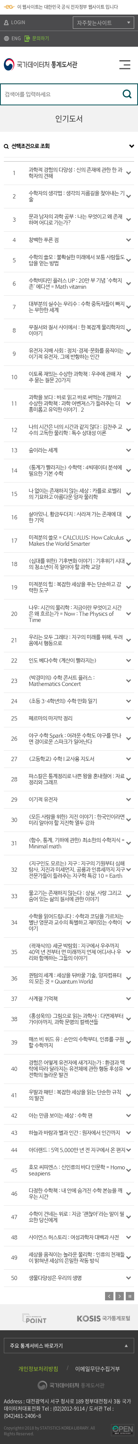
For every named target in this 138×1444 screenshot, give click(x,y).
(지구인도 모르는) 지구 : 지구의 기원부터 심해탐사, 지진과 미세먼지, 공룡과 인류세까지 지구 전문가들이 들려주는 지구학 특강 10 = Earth (77, 870)
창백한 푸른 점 (44, 240)
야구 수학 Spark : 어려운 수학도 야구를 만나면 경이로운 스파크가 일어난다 (75, 739)
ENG (15, 38)
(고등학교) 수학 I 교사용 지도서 (61, 759)
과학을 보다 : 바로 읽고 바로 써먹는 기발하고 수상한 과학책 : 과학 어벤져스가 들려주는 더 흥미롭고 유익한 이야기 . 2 (75, 404)
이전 (109, 1296)
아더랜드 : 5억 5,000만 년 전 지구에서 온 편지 (77, 1150)
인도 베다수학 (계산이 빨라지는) (63, 661)
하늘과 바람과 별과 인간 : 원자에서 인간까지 (74, 1133)
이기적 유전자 (43, 800)
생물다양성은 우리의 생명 (55, 1278)
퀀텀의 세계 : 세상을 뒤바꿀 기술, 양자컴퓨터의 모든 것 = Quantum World (75, 978)
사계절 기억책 (43, 999)
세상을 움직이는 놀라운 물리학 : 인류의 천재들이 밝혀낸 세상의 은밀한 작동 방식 (77, 1258)
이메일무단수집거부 (97, 1368)
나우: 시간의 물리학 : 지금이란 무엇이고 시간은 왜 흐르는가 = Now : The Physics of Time (75, 614)
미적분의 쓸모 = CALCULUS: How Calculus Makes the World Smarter (76, 541)
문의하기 (40, 38)
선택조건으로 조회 (30, 146)
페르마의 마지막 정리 (50, 718)
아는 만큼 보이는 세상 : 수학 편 (60, 1116)
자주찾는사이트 (94, 22)
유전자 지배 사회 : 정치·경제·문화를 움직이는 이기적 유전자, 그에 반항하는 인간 (76, 354)
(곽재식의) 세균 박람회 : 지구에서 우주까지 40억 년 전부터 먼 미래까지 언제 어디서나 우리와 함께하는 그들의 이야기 (75, 952)
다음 (119, 1296)
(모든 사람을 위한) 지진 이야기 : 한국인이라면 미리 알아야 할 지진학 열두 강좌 (77, 820)
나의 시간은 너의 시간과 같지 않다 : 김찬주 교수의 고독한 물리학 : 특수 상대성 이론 (75, 430)
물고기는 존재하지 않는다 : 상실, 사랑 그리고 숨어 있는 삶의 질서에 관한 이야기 (75, 896)
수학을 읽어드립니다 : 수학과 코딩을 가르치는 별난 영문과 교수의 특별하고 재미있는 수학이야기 (76, 923)
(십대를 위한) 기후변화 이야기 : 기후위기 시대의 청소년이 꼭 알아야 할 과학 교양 (77, 564)
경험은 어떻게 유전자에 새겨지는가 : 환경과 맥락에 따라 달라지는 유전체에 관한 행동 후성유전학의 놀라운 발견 (77, 1069)
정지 (130, 1296)
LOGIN (17, 22)
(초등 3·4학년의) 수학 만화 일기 (63, 701)
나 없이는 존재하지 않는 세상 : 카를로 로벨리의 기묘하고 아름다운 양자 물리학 (75, 494)
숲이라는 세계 (43, 450)
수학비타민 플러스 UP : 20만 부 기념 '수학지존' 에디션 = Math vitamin (75, 284)
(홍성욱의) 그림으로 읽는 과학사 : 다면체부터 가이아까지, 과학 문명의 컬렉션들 (76, 1019)
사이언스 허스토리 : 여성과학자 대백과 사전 (74, 1237)
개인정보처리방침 (38, 1368)
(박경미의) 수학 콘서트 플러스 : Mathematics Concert (62, 681)
